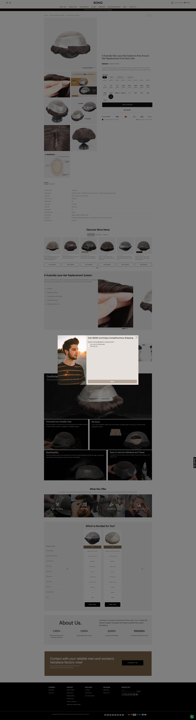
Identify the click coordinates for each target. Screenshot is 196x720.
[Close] (136, 337)
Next (112, 381)
